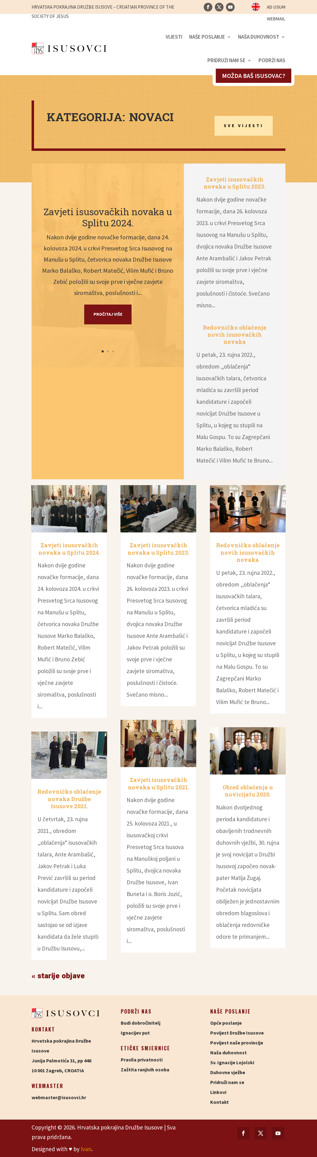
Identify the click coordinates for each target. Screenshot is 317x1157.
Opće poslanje (226, 1023)
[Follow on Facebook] (208, 7)
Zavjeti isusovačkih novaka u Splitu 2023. (234, 183)
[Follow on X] (219, 7)
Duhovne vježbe (227, 1072)
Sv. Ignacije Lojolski (232, 1062)
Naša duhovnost (258, 36)
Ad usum (276, 7)
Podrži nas (271, 60)
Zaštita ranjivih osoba (145, 1069)
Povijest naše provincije (236, 1043)
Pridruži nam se (226, 60)
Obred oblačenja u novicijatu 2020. (248, 790)
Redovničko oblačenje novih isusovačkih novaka (234, 335)
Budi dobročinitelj (140, 1023)
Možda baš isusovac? (253, 75)
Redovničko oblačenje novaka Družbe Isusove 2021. (69, 799)
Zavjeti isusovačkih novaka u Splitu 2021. (158, 783)
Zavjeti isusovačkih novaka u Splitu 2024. (108, 217)
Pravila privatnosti (142, 1060)
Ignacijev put (135, 1033)
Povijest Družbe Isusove (237, 1033)
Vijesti (174, 36)
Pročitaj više (107, 314)
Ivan (86, 1149)
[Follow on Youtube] (230, 7)
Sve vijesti (243, 125)
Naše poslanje (207, 36)
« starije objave (58, 976)
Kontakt (219, 1102)
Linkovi (218, 1092)
